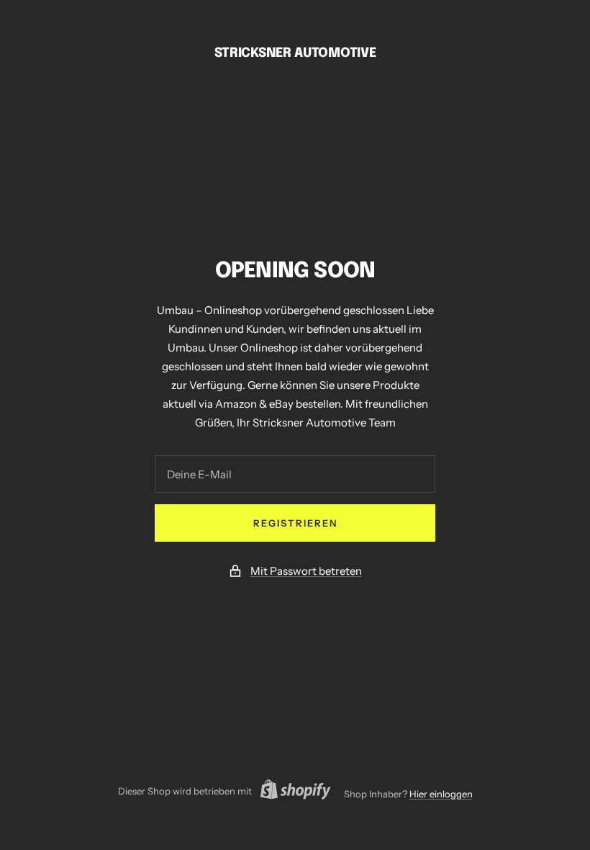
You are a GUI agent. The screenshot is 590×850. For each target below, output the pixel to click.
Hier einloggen (441, 794)
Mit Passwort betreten (306, 571)
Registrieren (295, 523)
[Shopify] (291, 791)
